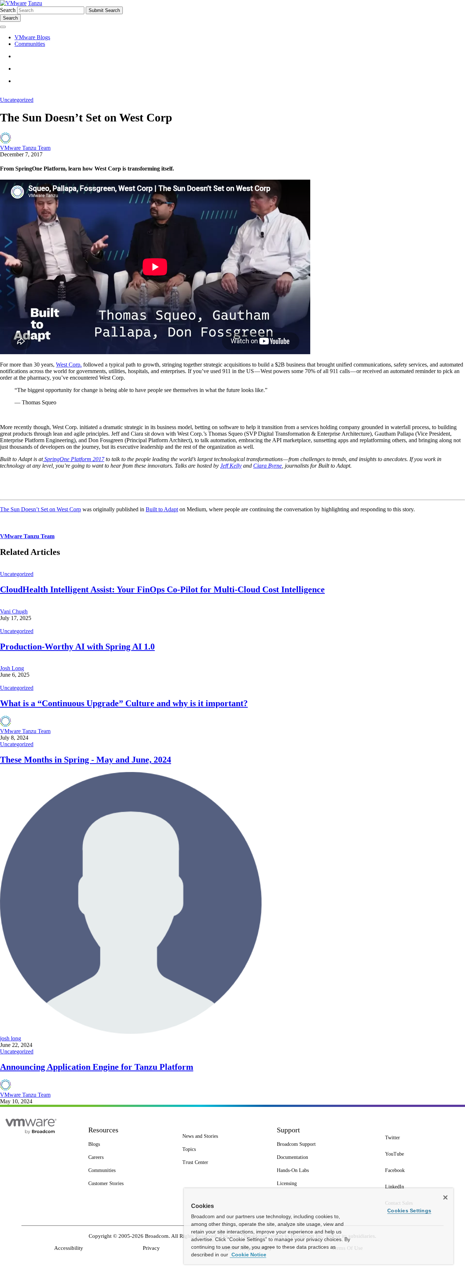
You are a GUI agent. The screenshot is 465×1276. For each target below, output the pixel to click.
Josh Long (12, 668)
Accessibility (68, 1248)
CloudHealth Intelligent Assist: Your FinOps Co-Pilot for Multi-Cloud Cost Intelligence (162, 589)
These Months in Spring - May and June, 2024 (85, 759)
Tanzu (35, 3)
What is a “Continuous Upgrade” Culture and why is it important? (124, 703)
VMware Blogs (32, 37)
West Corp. (69, 364)
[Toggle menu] (3, 27)
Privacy (151, 1248)
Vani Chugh (14, 611)
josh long (10, 1038)
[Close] (445, 1197)
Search (8, 10)
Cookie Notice (248, 1254)
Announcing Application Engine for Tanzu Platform (96, 1067)
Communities (30, 44)
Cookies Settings (409, 1210)
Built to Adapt (162, 509)
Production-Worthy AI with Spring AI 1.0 (77, 646)
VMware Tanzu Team (25, 148)
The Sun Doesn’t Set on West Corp (40, 509)
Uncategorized (16, 100)
